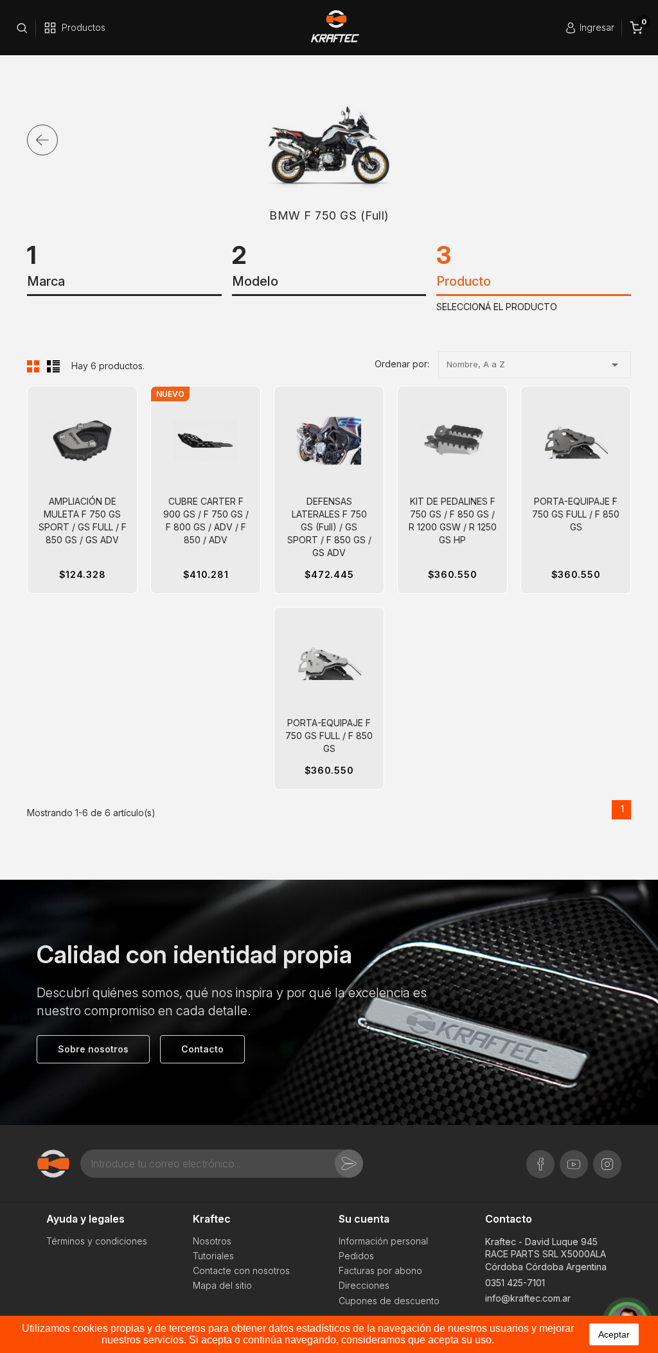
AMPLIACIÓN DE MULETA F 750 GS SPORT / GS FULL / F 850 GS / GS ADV (83, 520)
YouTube (574, 1157)
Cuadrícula (33, 366)
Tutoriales (213, 1255)
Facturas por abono (380, 1270)
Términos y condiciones (96, 1240)
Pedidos (356, 1255)
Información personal (383, 1240)
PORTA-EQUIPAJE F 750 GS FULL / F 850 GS (575, 514)
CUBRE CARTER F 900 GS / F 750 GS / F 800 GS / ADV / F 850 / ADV (206, 520)
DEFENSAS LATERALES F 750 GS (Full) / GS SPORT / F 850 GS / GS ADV (329, 527)
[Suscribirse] (349, 1163)
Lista (53, 366)
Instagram (607, 1157)
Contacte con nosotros (241, 1270)
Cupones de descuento (389, 1300)
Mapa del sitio (222, 1285)
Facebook (540, 1157)
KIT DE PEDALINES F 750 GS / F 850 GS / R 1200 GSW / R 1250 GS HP (453, 520)
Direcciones (364, 1285)
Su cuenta (364, 1218)
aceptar (614, 1334)
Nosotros (212, 1240)
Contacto (508, 1218)
